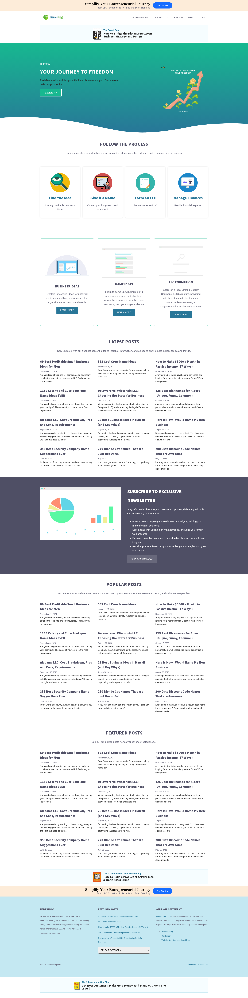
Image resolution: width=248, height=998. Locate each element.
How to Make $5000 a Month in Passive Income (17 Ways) (123, 927)
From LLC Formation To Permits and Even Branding (123, 7)
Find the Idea (60, 197)
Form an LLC (145, 197)
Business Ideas (140, 17)
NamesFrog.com (163, 916)
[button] (142, 559)
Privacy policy (167, 932)
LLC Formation (175, 17)
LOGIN (202, 17)
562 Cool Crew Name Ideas (117, 361)
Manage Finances (188, 197)
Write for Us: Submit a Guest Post (175, 940)
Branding (157, 17)
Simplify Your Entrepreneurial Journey (117, 4)
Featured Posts (124, 733)
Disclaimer (166, 936)
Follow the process (124, 144)
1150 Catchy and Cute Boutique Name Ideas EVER (119, 933)
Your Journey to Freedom (77, 71)
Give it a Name (102, 197)
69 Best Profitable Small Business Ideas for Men (118, 916)
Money (191, 17)
